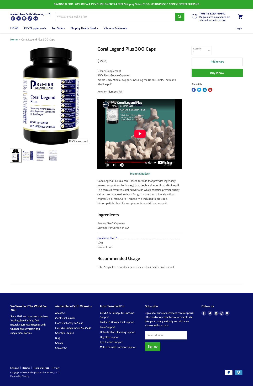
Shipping (14, 367)
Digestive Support (109, 337)
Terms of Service (41, 367)
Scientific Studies (64, 332)
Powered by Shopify (19, 376)
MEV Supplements (35, 28)
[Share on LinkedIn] (205, 90)
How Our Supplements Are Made (73, 327)
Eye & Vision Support (111, 342)
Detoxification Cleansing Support (117, 332)
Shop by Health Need (84, 28)
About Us (60, 312)
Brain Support (107, 327)
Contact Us (61, 347)
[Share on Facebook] (194, 90)
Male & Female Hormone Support (118, 347)
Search (59, 342)
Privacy (56, 367)
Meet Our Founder (65, 317)
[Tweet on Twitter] (199, 90)
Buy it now (217, 73)
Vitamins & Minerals (115, 28)
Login (239, 28)
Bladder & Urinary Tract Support (117, 322)
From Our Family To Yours (69, 322)
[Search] (179, 17)
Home (14, 39)
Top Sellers (58, 28)
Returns (26, 367)
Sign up (152, 346)
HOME (14, 28)
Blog (57, 337)
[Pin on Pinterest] (210, 90)
